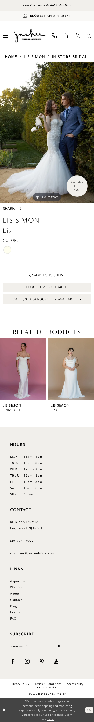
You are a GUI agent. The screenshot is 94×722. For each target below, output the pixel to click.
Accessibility (75, 684)
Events (15, 612)
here (50, 719)
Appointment (20, 581)
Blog (13, 606)
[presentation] (26, 369)
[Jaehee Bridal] (29, 36)
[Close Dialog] (4, 710)
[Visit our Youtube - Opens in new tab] (56, 661)
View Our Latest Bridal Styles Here (47, 5)
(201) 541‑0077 (22, 541)
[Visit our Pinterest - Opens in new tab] (42, 661)
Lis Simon (34, 56)
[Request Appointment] (77, 35)
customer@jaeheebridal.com (32, 553)
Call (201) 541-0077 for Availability (47, 299)
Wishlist (16, 587)
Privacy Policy (19, 684)
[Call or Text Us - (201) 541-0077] (54, 35)
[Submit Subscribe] (59, 646)
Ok (89, 710)
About (14, 593)
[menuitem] (54, 35)
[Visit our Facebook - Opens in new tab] (12, 661)
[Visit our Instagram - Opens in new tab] (27, 661)
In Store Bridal (69, 56)
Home (11, 56)
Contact (16, 600)
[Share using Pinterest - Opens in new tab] (21, 208)
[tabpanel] (47, 132)
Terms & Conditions (48, 684)
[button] (66, 36)
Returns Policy (47, 687)
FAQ (13, 619)
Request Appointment (47, 287)
